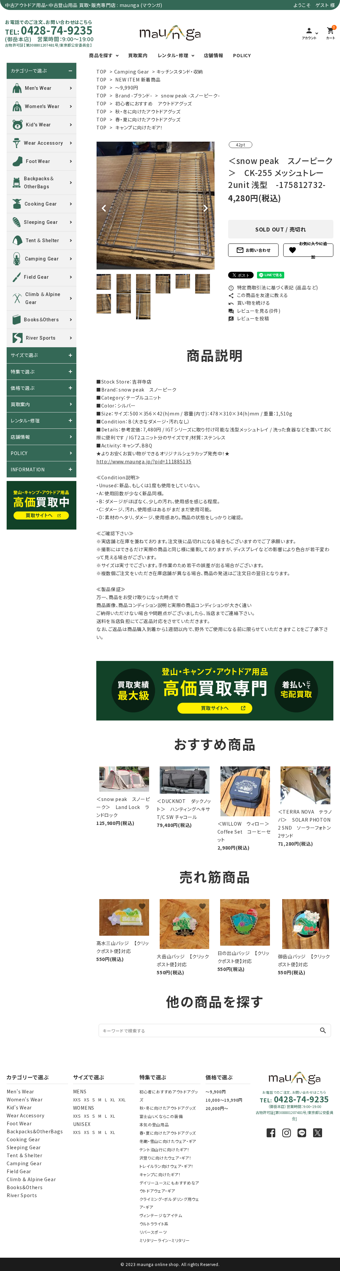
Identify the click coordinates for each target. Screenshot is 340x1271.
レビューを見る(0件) (254, 310)
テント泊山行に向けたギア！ (164, 1149)
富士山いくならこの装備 (161, 1116)
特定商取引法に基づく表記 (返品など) (273, 287)
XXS (77, 1099)
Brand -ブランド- (133, 95)
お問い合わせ (253, 250)
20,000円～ (217, 1108)
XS (86, 1099)
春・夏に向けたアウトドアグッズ (148, 119)
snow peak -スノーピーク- (190, 95)
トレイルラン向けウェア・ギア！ (166, 1166)
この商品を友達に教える (258, 295)
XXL (122, 1099)
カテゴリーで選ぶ (29, 71)
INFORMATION (28, 469)
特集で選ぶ (23, 371)
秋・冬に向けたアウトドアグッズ (148, 111)
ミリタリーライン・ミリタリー (164, 1240)
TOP (101, 71)
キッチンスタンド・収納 (179, 71)
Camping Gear (131, 71)
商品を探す (101, 55)
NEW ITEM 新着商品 (137, 79)
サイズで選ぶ (24, 355)
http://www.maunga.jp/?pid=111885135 (144, 461)
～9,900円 (216, 1091)
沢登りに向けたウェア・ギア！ (165, 1158)
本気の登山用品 (154, 1124)
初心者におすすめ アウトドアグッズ (153, 103)
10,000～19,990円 (224, 1100)
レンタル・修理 (173, 55)
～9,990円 (126, 87)
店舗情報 (213, 55)
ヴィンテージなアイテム (160, 1215)
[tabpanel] (155, 205)
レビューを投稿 (248, 318)
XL (112, 1099)
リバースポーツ (153, 1232)
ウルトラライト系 (154, 1223)
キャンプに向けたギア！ (139, 127)
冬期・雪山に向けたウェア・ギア (168, 1141)
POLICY (242, 55)
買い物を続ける (249, 302)
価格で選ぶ (23, 388)
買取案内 (138, 55)
